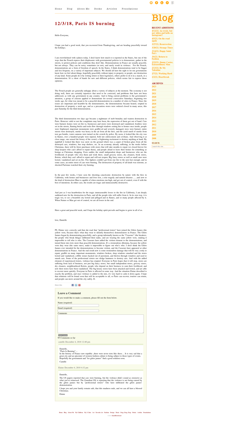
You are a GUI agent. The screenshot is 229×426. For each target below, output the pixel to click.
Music (117, 412)
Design (112, 412)
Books (98, 8)
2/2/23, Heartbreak (160, 76)
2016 (154, 110)
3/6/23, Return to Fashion (159, 57)
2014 (154, 117)
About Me (83, 8)
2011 (154, 127)
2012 (154, 124)
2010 (154, 131)
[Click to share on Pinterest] (79, 285)
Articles (112, 8)
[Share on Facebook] (72, 285)
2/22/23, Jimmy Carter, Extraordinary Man (162, 63)
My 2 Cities (87, 412)
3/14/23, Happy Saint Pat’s (161, 52)
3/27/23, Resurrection (162, 44)
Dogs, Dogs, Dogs (125, 412)
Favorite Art (99, 412)
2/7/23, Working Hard (162, 73)
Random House (172, 2)
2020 (154, 96)
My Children (79, 412)
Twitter (161, 2)
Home (58, 8)
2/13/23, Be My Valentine (159, 69)
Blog (70, 8)
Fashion (106, 412)
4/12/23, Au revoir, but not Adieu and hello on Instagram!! (162, 33)
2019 (154, 100)
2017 (154, 107)
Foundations (130, 8)
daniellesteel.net (116, 416)
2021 (154, 93)
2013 (154, 121)
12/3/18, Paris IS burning (85, 23)
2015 (154, 114)
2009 (154, 134)
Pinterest (167, 2)
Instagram (151, 2)
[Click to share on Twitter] (76, 285)
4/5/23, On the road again (161, 39)
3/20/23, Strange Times (162, 47)
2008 (154, 138)
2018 (154, 103)
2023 (154, 86)
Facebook (156, 2)
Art (93, 412)
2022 (154, 89)
